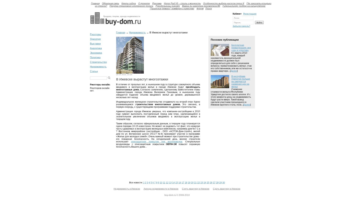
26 (211, 182)
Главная (95, 3)
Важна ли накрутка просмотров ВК (201, 6)
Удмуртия (95, 39)
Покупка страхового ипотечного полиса (131, 6)
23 (201, 182)
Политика (95, 57)
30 (223, 182)
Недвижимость (98, 66)
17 (183, 182)
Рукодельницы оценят (168, 6)
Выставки (95, 43)
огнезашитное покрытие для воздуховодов (156, 141)
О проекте (144, 3)
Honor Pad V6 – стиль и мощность (182, 3)
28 (217, 182)
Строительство (98, 62)
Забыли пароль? (241, 26)
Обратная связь (110, 3)
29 (220, 182)
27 (214, 182)
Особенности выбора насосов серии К (223, 3)
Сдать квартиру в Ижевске (226, 189)
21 (195, 182)
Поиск (208, 8)
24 (205, 182)
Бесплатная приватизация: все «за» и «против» (241, 48)
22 (198, 182)
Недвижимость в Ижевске (127, 189)
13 (170, 182)
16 (179, 182)
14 (173, 182)
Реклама (157, 3)
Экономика (96, 52)
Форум (200, 8)
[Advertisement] (186, 20)
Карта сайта (129, 3)
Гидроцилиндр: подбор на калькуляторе (244, 6)
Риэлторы (95, 34)
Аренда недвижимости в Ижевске (161, 189)
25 (208, 182)
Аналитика (96, 48)
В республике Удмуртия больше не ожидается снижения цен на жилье (240, 81)
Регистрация (249, 14)
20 (192, 182)
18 (186, 182)
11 (164, 182)
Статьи (94, 71)
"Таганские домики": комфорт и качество (172, 8)
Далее (233, 71)
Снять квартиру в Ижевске (195, 189)
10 (161, 182)
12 (167, 182)
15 (176, 182)
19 (189, 182)
